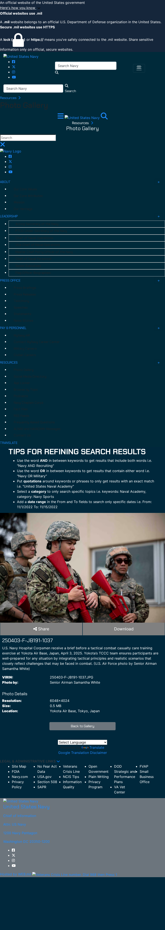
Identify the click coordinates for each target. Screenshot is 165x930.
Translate (96, 747)
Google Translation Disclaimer (82, 752)
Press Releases (25, 294)
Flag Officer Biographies (33, 273)
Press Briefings (25, 288)
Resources (8, 98)
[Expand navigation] (61, 117)
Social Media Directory (30, 376)
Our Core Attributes (28, 196)
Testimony (21, 301)
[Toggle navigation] (139, 68)
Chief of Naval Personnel (33, 259)
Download (124, 628)
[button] (82, 8)
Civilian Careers (25, 355)
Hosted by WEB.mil (15, 874)
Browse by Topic (26, 389)
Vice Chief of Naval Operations (37, 245)
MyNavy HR (22, 335)
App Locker (22, 383)
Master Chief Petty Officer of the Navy (44, 252)
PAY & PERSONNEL (13, 328)
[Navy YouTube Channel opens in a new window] (14, 77)
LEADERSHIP (9, 216)
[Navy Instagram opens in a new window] (13, 72)
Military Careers (25, 348)
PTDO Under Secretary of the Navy (41, 231)
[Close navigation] (2, 145)
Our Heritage (23, 209)
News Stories (23, 321)
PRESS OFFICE (10, 280)
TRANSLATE (8, 443)
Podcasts (21, 396)
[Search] (104, 117)
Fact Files (21, 409)
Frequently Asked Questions (34, 422)
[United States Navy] (20, 56)
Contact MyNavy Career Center (37, 342)
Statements (22, 314)
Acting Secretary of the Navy (36, 224)
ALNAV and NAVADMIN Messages (37, 429)
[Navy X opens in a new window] (13, 67)
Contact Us (22, 435)
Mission (19, 202)
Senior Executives (28, 266)
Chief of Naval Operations (34, 238)
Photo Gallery (24, 370)
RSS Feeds (21, 416)
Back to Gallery (82, 726)
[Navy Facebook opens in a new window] (13, 61)
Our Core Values (25, 189)
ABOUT (5, 182)
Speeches (21, 307)
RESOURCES (9, 362)
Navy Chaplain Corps (28, 403)
